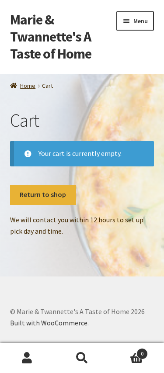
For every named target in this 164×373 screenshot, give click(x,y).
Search (82, 358)
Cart (126, 350)
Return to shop (43, 194)
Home (27, 86)
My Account (27, 358)
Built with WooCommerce (48, 322)
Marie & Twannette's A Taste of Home (50, 36)
